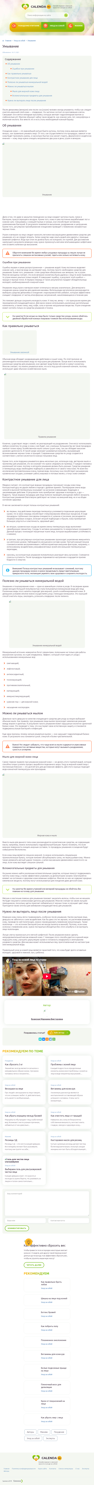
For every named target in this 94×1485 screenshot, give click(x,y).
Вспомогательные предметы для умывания (32, 96)
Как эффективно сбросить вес (44, 1245)
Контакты (52, 1468)
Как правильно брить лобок (51, 1283)
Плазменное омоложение (53, 1340)
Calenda (40, 6)
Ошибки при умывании (23, 69)
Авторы (30, 1432)
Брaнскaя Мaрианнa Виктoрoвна (47, 1019)
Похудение (9, 1061)
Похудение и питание (28, 26)
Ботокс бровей (48, 1312)
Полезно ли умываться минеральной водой (27, 82)
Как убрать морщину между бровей (23, 1115)
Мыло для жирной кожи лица (25, 91)
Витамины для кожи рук (63, 1088)
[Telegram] (50, 1039)
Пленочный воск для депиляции (51, 1385)
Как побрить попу (49, 1326)
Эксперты (50, 1438)
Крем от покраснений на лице (53, 1402)
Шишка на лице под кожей (54, 1298)
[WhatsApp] (53, 1039)
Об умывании (13, 64)
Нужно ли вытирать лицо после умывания (26, 100)
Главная (8, 41)
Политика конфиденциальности (24, 1468)
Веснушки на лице (14, 1088)
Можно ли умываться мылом (20, 86)
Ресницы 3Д (11, 1140)
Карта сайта (42, 1468)
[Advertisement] (47, 208)
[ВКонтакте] (43, 1039)
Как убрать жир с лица (52, 1417)
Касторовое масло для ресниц (66, 1140)
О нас (77, 1468)
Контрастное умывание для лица (22, 78)
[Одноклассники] (47, 1039)
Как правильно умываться (19, 73)
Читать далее (34, 1265)
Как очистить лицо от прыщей (66, 1115)
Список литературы (66, 1468)
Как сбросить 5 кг (14, 1064)
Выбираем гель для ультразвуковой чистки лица (23, 1170)
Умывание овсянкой (19, 352)
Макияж (79, 26)
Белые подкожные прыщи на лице (53, 1369)
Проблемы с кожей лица (63, 1064)
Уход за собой (57, 26)
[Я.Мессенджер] (40, 1039)
